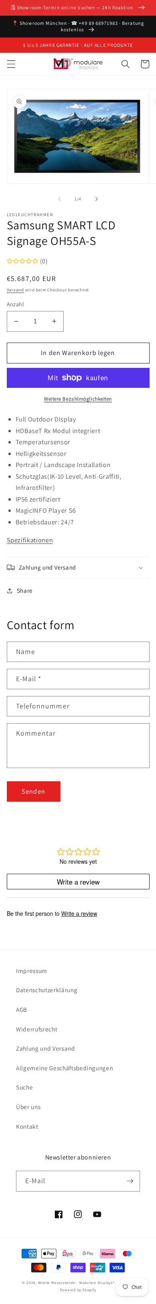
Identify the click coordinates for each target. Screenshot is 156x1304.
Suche (24, 1087)
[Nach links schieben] (59, 199)
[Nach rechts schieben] (96, 199)
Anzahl (15, 304)
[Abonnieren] (130, 1181)
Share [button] (25, 590)
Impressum (31, 971)
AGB (21, 1009)
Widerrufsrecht (36, 1029)
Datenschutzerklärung (46, 990)
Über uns (28, 1107)
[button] (10, 64)
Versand (15, 290)
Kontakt (27, 1126)
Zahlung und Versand (45, 1048)
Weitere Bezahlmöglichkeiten (78, 398)
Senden (33, 791)
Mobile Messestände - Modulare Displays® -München (86, 1282)
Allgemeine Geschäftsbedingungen (64, 1068)
